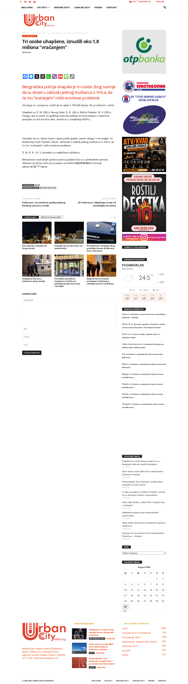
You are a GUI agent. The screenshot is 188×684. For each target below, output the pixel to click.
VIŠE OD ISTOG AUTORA (51, 217)
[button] (164, 7)
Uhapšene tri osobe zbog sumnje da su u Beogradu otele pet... (101, 632)
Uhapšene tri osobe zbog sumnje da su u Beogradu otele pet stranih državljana (141, 462)
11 (132, 590)
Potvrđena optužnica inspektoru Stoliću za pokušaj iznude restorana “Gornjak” (67, 282)
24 (125, 601)
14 (151, 590)
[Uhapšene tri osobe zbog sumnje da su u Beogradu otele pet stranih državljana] (79, 633)
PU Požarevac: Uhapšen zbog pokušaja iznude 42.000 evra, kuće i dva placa (101, 248)
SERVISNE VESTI (62, 7)
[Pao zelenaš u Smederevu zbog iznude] (37, 233)
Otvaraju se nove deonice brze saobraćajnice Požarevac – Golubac (143, 534)
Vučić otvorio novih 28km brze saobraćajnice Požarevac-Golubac (142, 473)
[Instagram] (25, 2)
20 (145, 595)
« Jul (124, 611)
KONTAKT (112, 7)
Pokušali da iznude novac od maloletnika (68, 247)
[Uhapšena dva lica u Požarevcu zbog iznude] (37, 266)
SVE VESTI (42, 7)
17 (125, 595)
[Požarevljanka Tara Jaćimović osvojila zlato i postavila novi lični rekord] (79, 662)
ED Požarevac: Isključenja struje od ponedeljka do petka (97, 204)
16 (163, 590)
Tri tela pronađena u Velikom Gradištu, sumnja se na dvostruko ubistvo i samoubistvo (143, 493)
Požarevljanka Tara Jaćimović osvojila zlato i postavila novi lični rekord (142, 483)
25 (132, 601)
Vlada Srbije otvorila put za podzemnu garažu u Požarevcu (144, 524)
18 (132, 595)
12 (138, 590)
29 (157, 601)
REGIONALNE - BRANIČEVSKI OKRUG (139, 642)
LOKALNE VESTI (82, 7)
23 (163, 595)
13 (145, 590)
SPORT (92, 667)
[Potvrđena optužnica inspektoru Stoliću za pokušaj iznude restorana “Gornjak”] (69, 266)
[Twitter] (30, 2)
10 (125, 590)
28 (151, 601)
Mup (37, 185)
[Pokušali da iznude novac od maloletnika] (69, 233)
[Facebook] (21, 2)
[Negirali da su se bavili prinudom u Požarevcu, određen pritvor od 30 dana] (101, 266)
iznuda (43, 188)
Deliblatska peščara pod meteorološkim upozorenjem (140, 514)
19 (138, 595)
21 (151, 595)
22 (157, 595)
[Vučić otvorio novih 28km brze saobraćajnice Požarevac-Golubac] (79, 648)
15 (157, 590)
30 (163, 601)
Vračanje (52, 188)
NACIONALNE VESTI (29, 36)
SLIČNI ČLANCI (30, 217)
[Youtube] (34, 2)
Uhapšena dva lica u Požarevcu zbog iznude (33, 279)
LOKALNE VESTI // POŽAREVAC (136, 633)
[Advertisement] (115, 20)
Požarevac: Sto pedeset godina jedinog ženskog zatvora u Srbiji (44, 204)
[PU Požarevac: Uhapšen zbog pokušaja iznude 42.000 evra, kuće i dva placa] (101, 233)
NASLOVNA (27, 7)
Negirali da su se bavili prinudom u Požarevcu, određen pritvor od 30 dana (100, 281)
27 (145, 601)
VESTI (92, 653)
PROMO (98, 7)
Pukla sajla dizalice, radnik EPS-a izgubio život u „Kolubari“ (143, 504)
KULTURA (126, 651)
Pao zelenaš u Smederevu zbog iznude (34, 247)
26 (138, 601)
